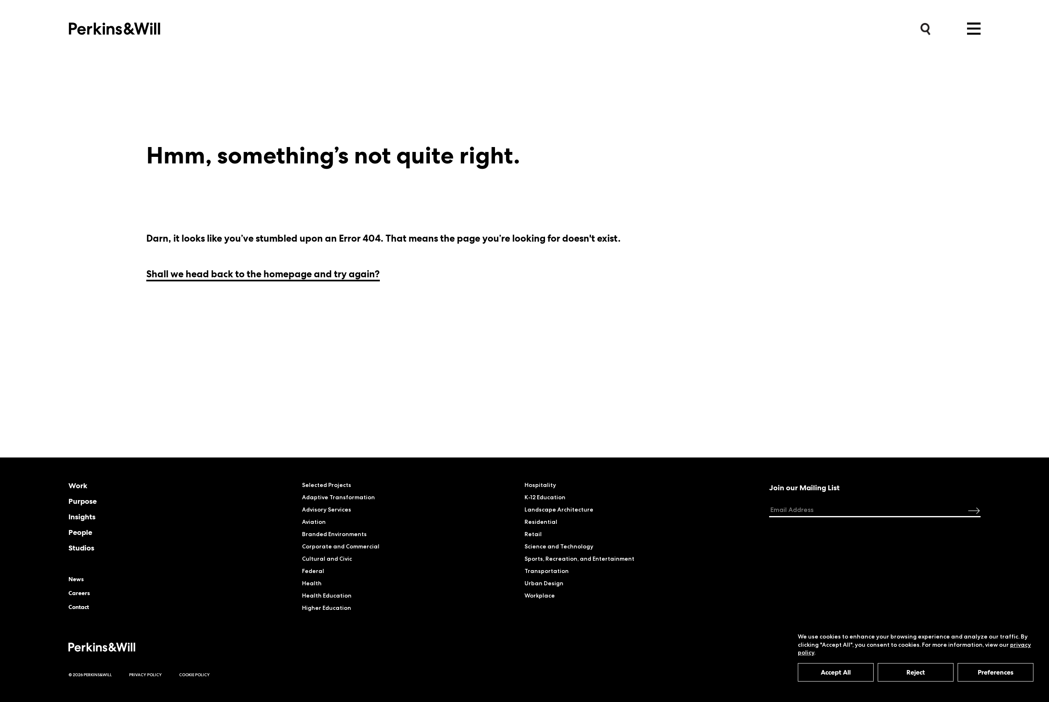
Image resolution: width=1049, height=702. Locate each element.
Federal (313, 571)
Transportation (546, 571)
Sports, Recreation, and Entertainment (579, 558)
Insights (81, 517)
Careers (79, 593)
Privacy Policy (145, 674)
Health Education (327, 595)
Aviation (314, 521)
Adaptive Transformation (338, 497)
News (76, 579)
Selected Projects (326, 485)
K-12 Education (544, 497)
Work (77, 485)
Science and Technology (558, 546)
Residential (540, 521)
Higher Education (326, 607)
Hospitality (540, 485)
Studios (81, 548)
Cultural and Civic (327, 558)
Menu (974, 29)
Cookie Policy (194, 674)
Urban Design (543, 583)
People (80, 532)
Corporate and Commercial (340, 546)
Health (312, 583)
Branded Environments (334, 534)
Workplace (539, 595)
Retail (533, 534)
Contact (78, 607)
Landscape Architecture (558, 509)
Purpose (82, 501)
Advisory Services (326, 509)
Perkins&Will (114, 26)
